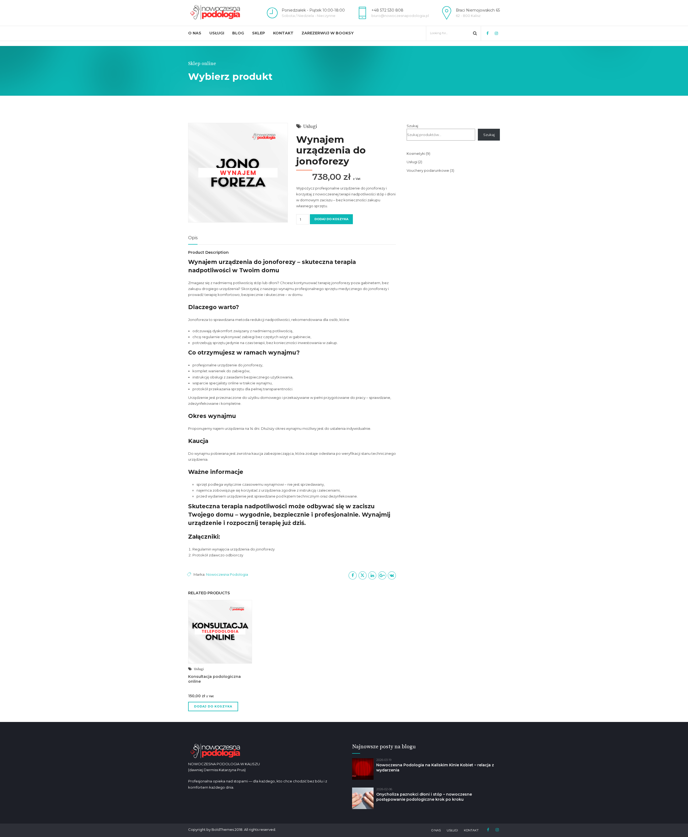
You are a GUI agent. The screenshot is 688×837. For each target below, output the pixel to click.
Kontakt (283, 33)
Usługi (216, 33)
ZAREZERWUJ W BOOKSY (328, 33)
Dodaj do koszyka (331, 219)
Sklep (258, 33)
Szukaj (412, 126)
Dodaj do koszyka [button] (213, 706)
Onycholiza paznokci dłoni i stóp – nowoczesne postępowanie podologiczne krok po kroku (424, 797)
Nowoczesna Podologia (227, 574)
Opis (193, 237)
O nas (194, 33)
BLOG (238, 33)
